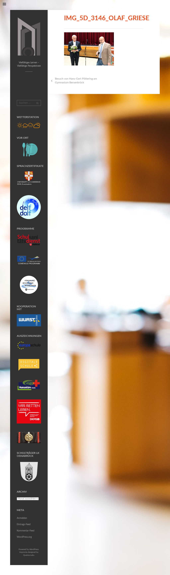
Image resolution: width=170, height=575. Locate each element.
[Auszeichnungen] (29, 345)
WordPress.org (24, 537)
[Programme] (29, 240)
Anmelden (22, 518)
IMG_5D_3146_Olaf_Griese (106, 18)
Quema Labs (28, 555)
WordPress (34, 549)
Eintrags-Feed (24, 524)
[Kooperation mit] (29, 320)
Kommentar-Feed (25, 531)
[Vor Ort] (29, 149)
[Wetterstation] (29, 125)
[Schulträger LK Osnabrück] (29, 471)
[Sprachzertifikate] (29, 179)
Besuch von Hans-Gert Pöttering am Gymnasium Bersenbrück (76, 80)
